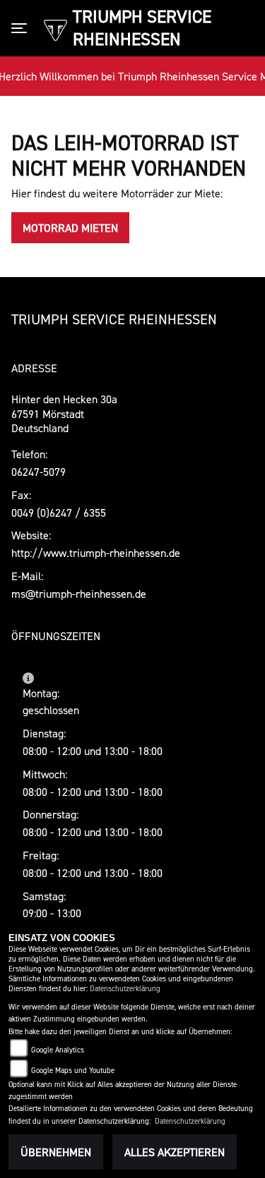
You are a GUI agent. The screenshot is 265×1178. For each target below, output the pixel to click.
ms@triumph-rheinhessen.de (78, 594)
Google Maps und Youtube (72, 1070)
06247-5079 (38, 472)
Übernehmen (55, 1152)
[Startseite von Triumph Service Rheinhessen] (55, 29)
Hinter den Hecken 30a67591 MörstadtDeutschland (64, 414)
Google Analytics (57, 1050)
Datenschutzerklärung (125, 988)
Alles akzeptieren (174, 1152)
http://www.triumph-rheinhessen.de (95, 553)
